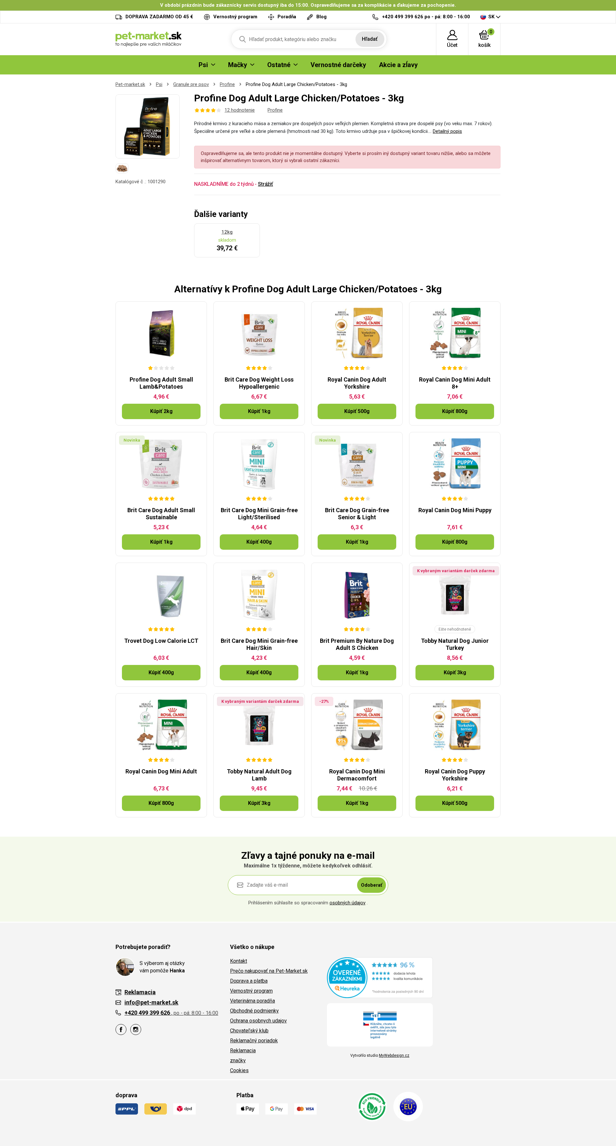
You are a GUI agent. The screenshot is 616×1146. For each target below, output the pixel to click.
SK (491, 17)
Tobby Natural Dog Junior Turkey (455, 644)
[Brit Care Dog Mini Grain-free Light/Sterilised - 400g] (259, 464)
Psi (159, 84)
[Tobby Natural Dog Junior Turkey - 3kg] (454, 594)
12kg (227, 232)
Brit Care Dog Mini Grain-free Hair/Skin (259, 644)
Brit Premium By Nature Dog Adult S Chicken (357, 644)
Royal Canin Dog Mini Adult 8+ (455, 383)
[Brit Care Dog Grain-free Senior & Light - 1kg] (357, 464)
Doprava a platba (249, 981)
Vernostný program (251, 991)
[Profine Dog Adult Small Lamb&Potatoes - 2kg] (161, 333)
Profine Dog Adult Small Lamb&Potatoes (161, 383)
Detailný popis (447, 131)
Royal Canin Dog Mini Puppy (455, 510)
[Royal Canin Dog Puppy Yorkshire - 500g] (454, 725)
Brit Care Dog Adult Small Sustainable (161, 514)
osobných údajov (347, 903)
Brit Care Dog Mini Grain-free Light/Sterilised (259, 514)
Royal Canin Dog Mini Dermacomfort (357, 775)
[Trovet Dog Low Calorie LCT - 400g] (161, 594)
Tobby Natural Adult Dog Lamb (259, 775)
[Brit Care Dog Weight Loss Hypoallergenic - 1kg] (259, 333)
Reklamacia (243, 1050)
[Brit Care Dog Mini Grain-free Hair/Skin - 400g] (259, 594)
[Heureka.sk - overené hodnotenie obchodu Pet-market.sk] (380, 977)
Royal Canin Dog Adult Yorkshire (357, 383)
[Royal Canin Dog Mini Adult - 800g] (161, 725)
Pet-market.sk (130, 84)
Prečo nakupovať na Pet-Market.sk (269, 971)
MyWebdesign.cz (394, 1055)
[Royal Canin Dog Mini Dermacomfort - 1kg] (357, 725)
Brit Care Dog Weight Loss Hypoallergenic (259, 383)
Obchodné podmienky (254, 1011)
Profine (227, 84)
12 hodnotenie (240, 110)
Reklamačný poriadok (254, 1041)
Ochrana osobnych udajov (258, 1021)
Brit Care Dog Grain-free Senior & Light (357, 514)
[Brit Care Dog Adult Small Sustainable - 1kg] (161, 464)
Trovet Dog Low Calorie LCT (161, 640)
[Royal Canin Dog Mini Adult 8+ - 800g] (454, 333)
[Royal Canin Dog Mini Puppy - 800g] (454, 464)
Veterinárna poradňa (252, 1001)
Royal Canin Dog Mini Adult (161, 771)
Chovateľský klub (249, 1031)
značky (238, 1060)
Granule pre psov (191, 84)
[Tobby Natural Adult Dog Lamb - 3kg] (259, 725)
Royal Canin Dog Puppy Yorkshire (455, 775)
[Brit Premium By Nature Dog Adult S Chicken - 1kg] (357, 594)
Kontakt (238, 961)
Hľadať (370, 39)
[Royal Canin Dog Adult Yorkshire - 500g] (357, 333)
